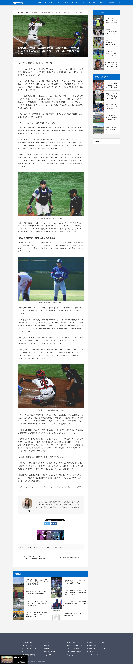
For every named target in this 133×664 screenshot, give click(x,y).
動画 (66, 2)
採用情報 (46, 648)
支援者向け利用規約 (49, 652)
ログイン (46, 642)
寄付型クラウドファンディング (96, 648)
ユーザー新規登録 (27, 642)
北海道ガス (63, 547)
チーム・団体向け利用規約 (73, 652)
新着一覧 (59, 2)
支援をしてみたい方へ (71, 642)
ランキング (74, 2)
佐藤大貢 (49, 547)
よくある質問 (47, 655)
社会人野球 (40, 547)
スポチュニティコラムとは (88, 2)
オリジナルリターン (93, 655)
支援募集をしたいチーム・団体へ (96, 642)
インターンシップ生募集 (72, 648)
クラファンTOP (49, 2)
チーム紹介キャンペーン (29, 652)
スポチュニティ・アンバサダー (31, 648)
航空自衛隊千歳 (56, 547)
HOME (40, 2)
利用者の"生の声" (92, 645)
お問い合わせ (102, 2)
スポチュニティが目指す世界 (73, 645)
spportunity (28, 636)
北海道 (45, 547)
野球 (26, 53)
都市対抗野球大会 (32, 547)
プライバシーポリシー (93, 652)
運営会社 (112, 2)
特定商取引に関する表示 (29, 655)
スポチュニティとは (27, 645)
